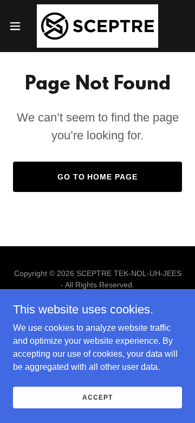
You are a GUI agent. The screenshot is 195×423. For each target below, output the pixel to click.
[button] (18, 26)
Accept (97, 397)
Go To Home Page (97, 176)
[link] (97, 26)
